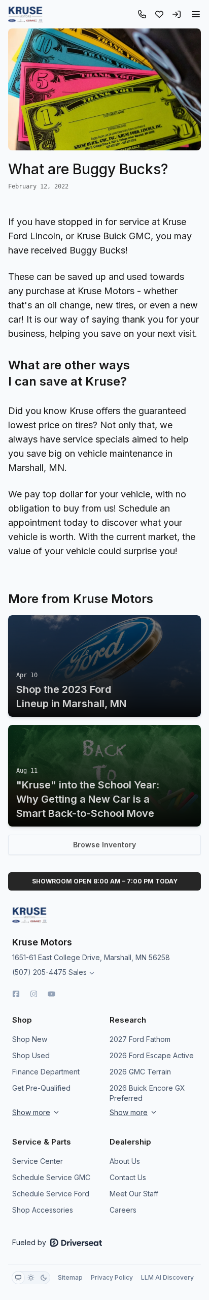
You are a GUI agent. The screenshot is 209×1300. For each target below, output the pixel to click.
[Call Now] (142, 14)
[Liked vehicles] (159, 14)
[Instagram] (34, 994)
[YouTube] (51, 994)
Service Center (37, 1161)
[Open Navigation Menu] (196, 14)
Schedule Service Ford (50, 1193)
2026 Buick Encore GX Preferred (147, 1093)
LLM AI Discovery (167, 1277)
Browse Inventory (104, 844)
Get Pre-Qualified (41, 1088)
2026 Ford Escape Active (152, 1055)
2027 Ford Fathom (140, 1039)
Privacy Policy (112, 1277)
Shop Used (31, 1055)
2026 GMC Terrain (140, 1071)
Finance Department (46, 1071)
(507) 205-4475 (39, 972)
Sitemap (70, 1277)
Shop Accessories (42, 1210)
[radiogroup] (31, 1278)
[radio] (18, 1278)
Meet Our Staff (134, 1193)
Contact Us (128, 1177)
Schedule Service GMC (51, 1177)
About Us (125, 1161)
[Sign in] (176, 14)
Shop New (29, 1039)
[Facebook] (16, 994)
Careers (123, 1210)
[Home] (25, 14)
